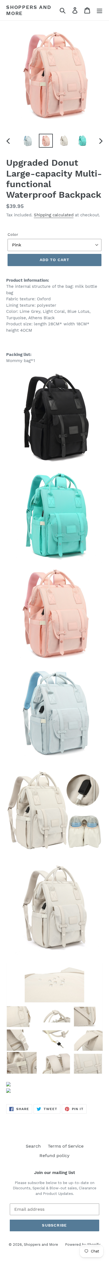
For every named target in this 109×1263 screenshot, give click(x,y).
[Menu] (99, 10)
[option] (28, 140)
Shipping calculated (54, 214)
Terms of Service (66, 1146)
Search (33, 1146)
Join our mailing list (54, 1172)
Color (13, 234)
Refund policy (54, 1155)
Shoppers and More (28, 10)
